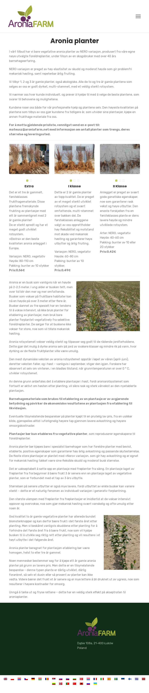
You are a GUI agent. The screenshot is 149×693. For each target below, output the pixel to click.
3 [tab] (78, 181)
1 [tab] (27, 181)
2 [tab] (31, 181)
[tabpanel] (29, 159)
